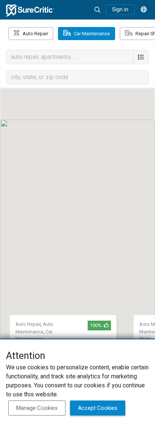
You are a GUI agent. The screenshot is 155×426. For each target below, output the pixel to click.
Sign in (120, 9)
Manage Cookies (37, 408)
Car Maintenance (92, 33)
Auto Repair (35, 33)
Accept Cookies (97, 408)
